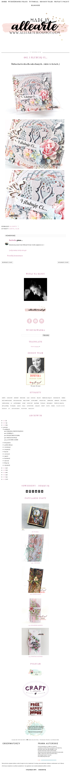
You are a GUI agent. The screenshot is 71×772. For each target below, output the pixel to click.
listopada (6, 443)
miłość (39, 398)
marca (6, 461)
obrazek (56, 400)
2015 (4, 472)
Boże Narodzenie (7, 400)
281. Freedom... (35, 532)
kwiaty (43, 406)
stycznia (6, 465)
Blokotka (35, 740)
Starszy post (63, 262)
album (19, 406)
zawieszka (50, 400)
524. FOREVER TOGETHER (35, 656)
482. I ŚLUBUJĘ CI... (9, 433)
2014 (4, 475)
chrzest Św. (42, 400)
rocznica (63, 400)
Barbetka (12, 240)
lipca (5, 451)
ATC (9, 408)
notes (48, 406)
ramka (63, 398)
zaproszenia (5, 403)
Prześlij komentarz (15, 255)
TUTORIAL (34, 2)
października (7, 445)
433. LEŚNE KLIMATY (35, 594)
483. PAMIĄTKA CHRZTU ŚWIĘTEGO (13, 431)
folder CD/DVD (60, 406)
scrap (23, 403)
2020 (4, 423)
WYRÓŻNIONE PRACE (18, 2)
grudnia (6, 429)
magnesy (4, 408)
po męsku (13, 406)
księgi (23, 406)
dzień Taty (30, 403)
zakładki (37, 406)
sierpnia (6, 449)
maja (5, 456)
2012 (4, 479)
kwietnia (6, 458)
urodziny (9, 398)
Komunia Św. (56, 398)
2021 (4, 420)
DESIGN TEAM (46, 2)
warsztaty (31, 408)
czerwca (6, 454)
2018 (4, 427)
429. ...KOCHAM (35, 563)
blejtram (36, 403)
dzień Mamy (34, 400)
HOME (4, 2)
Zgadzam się (42, 769)
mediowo (22, 398)
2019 (4, 425)
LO (11, 403)
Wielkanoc (50, 403)
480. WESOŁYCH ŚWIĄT (10, 438)
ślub (17, 228)
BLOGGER (35, 5)
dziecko (33, 398)
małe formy (26, 400)
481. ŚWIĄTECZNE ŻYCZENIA (12, 435)
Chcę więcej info (31, 769)
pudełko (42, 403)
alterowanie (17, 403)
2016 (4, 470)
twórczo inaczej (59, 403)
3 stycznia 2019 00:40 (17, 250)
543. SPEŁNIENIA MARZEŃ (35, 625)
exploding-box (17, 400)
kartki (12, 228)
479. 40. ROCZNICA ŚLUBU (11, 440)
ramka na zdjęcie (47, 398)
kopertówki (30, 406)
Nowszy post (7, 262)
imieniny (16, 398)
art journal (5, 406)
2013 (4, 477)
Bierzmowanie (16, 408)
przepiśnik (24, 408)
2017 (4, 468)
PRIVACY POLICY (61, 2)
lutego (6, 463)
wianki (53, 406)
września (6, 447)
